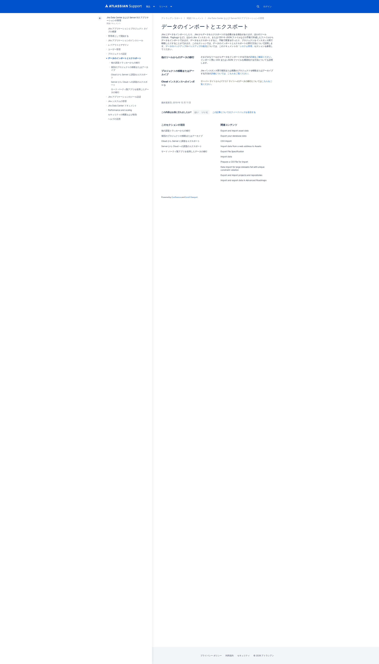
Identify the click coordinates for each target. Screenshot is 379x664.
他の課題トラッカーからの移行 (125, 62)
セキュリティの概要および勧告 (122, 114)
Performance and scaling (120, 110)
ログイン (267, 6)
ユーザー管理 (114, 49)
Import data (226, 156)
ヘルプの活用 (114, 119)
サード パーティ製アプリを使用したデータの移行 (184, 151)
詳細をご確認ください (260, 57)
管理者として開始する (118, 36)
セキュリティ (243, 655)
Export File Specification (232, 151)
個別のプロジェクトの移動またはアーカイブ (182, 136)
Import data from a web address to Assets (241, 146)
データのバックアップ (176, 46)
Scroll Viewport (191, 197)
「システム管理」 (246, 46)
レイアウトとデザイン (118, 45)
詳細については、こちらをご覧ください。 (230, 73)
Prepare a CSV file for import (234, 161)
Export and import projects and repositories (241, 175)
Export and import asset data (235, 130)
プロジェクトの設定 (117, 53)
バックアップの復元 (197, 46)
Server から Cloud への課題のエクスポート (181, 146)
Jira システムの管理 (117, 101)
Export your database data (233, 136)
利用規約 (229, 655)
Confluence (176, 197)
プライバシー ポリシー (211, 655)
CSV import (226, 141)
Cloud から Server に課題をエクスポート (180, 141)
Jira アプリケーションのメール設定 (124, 96)
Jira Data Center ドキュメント (122, 105)
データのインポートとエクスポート (124, 58)
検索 (258, 6)
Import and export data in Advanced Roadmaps (243, 180)
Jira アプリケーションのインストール (125, 40)
